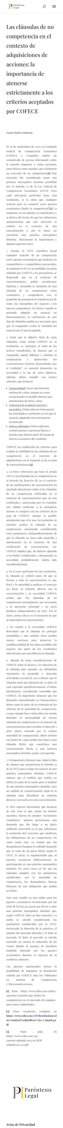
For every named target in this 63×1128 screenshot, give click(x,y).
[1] (49, 173)
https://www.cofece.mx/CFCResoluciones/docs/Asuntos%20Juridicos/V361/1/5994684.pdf (31, 1020)
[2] (51, 208)
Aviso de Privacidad (20, 1124)
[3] (31, 464)
